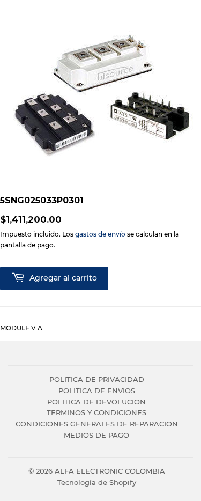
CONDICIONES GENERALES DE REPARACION (97, 423)
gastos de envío (100, 234)
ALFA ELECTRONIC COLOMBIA (110, 471)
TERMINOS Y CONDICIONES (96, 412)
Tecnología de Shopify (96, 482)
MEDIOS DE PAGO (96, 435)
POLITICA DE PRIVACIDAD (96, 379)
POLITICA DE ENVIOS (96, 390)
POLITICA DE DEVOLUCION (96, 401)
